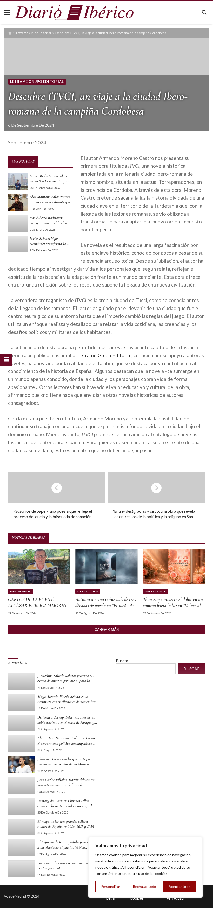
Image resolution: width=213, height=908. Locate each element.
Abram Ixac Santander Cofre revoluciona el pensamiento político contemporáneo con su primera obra (67, 741)
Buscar (122, 660)
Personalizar (110, 886)
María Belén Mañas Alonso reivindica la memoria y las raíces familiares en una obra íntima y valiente (50, 179)
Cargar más (107, 629)
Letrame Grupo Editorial (33, 33)
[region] (145, 867)
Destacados (20, 591)
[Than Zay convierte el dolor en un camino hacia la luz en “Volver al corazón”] (174, 566)
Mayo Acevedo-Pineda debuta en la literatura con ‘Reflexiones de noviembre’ (66, 699)
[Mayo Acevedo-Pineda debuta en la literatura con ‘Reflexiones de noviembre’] (21, 702)
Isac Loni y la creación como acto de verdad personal (63, 865)
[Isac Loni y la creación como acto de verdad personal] (21, 868)
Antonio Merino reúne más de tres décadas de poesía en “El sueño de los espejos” (105, 603)
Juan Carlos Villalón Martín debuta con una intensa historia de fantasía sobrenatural (66, 782)
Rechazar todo (144, 886)
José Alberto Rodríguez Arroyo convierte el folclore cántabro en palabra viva (49, 220)
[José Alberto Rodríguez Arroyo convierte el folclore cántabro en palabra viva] (18, 223)
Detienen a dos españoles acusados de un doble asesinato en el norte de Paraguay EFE (66, 720)
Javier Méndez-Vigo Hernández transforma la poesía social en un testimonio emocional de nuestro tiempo (51, 241)
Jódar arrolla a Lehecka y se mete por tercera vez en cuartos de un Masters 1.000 (64, 762)
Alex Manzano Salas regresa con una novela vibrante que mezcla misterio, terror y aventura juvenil (50, 199)
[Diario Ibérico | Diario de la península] (74, 12)
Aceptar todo (179, 886)
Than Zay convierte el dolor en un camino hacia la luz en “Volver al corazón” (173, 603)
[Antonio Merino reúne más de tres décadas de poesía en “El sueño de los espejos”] (106, 566)
